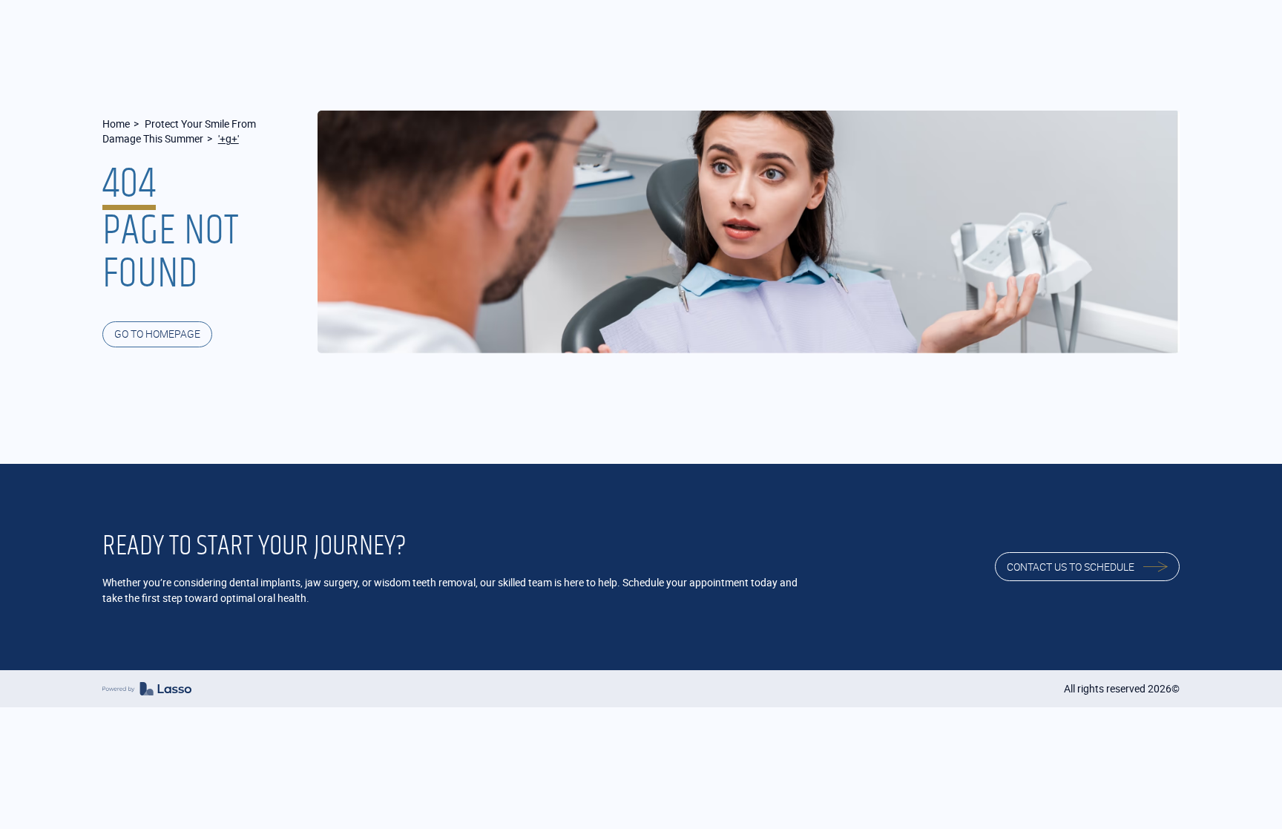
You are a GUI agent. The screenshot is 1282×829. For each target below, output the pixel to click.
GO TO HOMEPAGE (157, 334)
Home (116, 124)
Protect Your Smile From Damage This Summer (179, 131)
